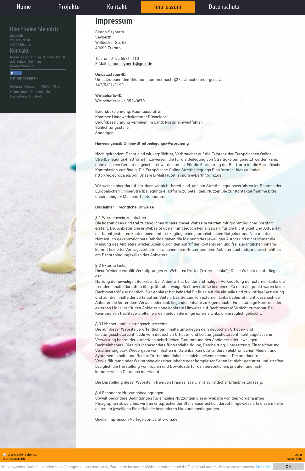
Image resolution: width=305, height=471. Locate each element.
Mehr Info (263, 466)
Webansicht (294, 459)
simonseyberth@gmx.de (130, 63)
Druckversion (16, 455)
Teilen (17, 73)
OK (288, 466)
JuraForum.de (164, 419)
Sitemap (31, 455)
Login (298, 455)
